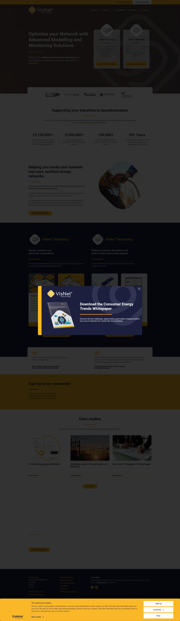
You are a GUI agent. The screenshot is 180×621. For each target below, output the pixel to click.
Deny (158, 616)
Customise (157, 610)
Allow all (158, 604)
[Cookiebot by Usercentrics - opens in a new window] (18, 616)
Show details (36, 617)
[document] (90, 310)
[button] (139, 289)
